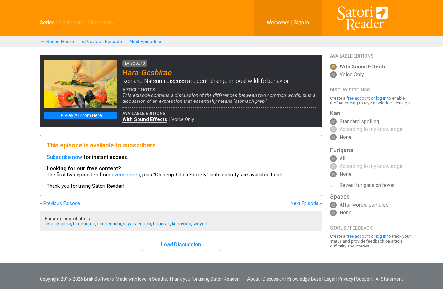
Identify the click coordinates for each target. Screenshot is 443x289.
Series (47, 22)
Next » (145, 41)
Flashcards (100, 22)
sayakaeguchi (137, 223)
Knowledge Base (304, 279)
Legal (329, 279)
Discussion (273, 279)
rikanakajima (58, 223)
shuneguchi (109, 223)
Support (364, 279)
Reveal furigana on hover (367, 185)
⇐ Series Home (57, 41)
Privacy (345, 279)
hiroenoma (84, 223)
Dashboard (71, 22)
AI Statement (389, 279)
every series (126, 175)
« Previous (102, 41)
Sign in (301, 22)
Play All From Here (83, 115)
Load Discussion (181, 244)
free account (358, 98)
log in (381, 98)
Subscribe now (64, 157)
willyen (200, 223)
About (253, 279)
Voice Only (182, 119)
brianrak (161, 223)
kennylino (181, 223)
